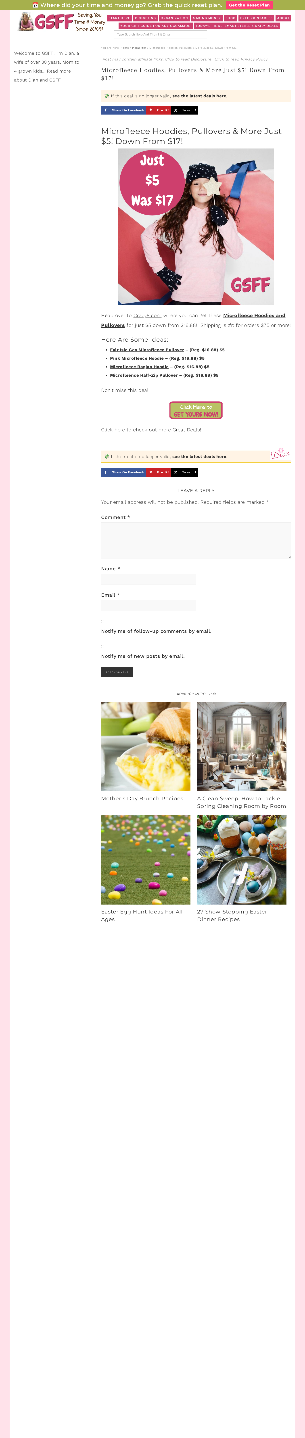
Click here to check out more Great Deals (150, 430)
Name (110, 568)
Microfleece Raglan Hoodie (139, 366)
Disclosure (202, 59)
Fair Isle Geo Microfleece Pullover (147, 349)
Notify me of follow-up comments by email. (156, 631)
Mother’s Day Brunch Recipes (142, 798)
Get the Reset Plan (249, 5)
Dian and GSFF (44, 80)
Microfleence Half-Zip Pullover (144, 375)
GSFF (61, 21)
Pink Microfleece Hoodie (137, 358)
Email (110, 595)
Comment (115, 517)
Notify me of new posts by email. (143, 656)
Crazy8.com (148, 315)
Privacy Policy (253, 59)
